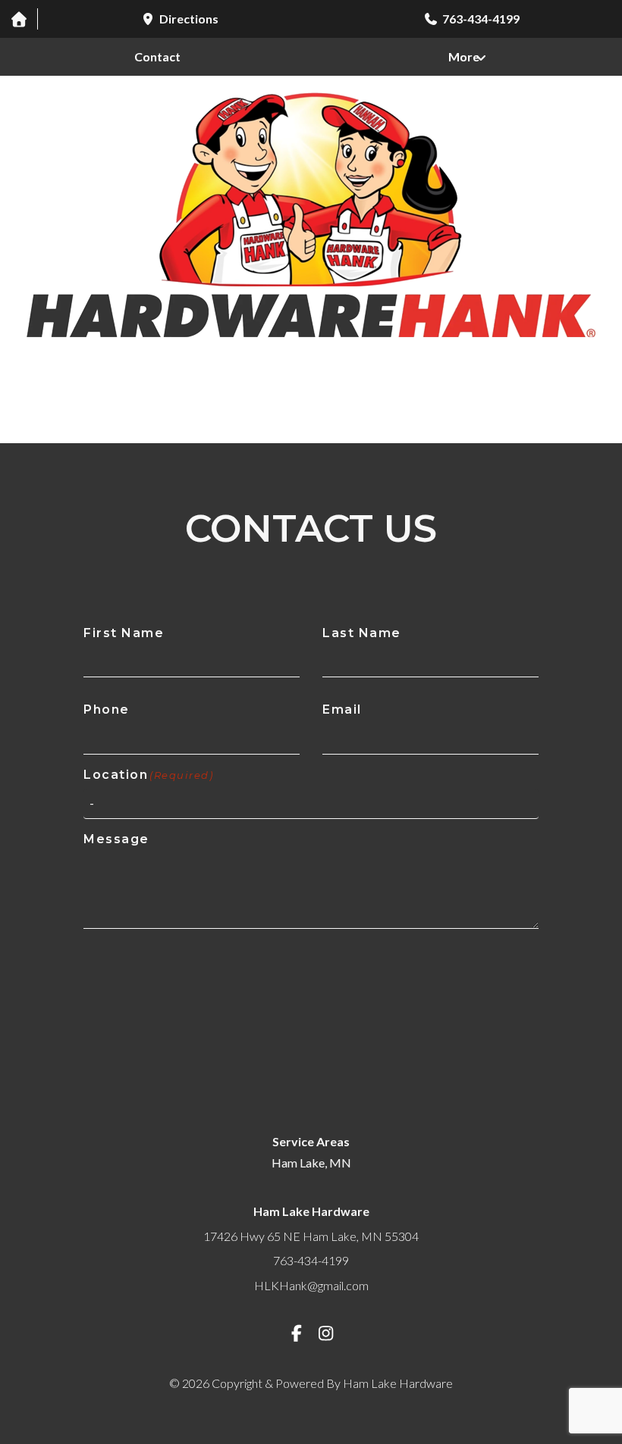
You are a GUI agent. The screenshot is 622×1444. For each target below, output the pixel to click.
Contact (157, 56)
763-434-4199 (311, 1260)
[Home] (18, 19)
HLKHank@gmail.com (311, 1285)
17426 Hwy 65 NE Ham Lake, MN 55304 (311, 1236)
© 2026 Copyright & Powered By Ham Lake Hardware (311, 1383)
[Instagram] (326, 1333)
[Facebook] (296, 1333)
